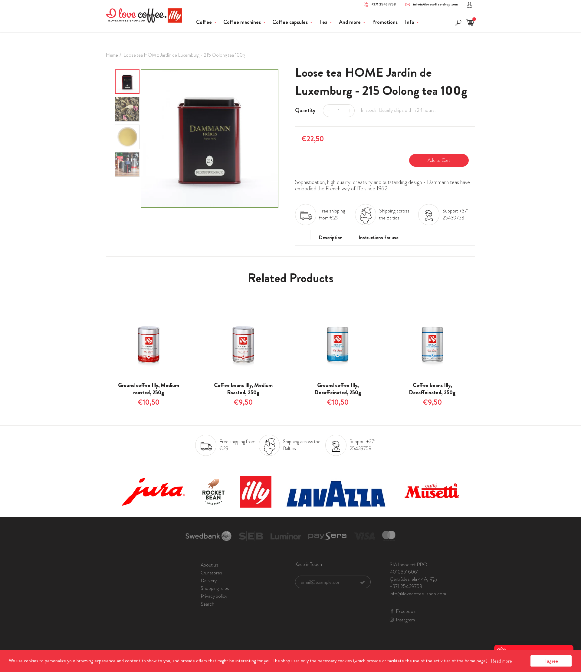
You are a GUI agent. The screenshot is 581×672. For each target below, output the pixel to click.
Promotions (385, 22)
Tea (324, 22)
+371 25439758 (383, 4)
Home (112, 55)
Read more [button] (501, 660)
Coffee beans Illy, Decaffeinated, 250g (432, 388)
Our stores (211, 572)
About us (209, 564)
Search (207, 603)
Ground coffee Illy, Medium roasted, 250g (148, 388)
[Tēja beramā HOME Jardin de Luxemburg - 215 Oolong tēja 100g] (209, 138)
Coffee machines (242, 22)
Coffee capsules (290, 22)
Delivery (209, 580)
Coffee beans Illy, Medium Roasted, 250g (243, 388)
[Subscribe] (362, 582)
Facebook (405, 611)
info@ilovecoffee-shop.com (435, 4)
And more (350, 22)
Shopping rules (215, 588)
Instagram (405, 620)
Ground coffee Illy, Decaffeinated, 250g (337, 388)
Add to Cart (439, 160)
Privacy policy (214, 596)
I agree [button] (551, 660)
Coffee (204, 22)
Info (410, 22)
